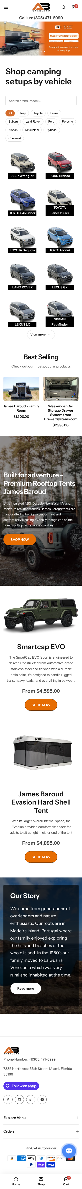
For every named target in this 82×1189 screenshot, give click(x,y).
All (10, 113)
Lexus (54, 113)
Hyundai (51, 130)
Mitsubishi (32, 130)
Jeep (23, 113)
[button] (44, 51)
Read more (25, 988)
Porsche (67, 121)
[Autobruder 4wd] (41, 7)
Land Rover (33, 121)
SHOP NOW (19, 539)
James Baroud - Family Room (21, 408)
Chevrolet (14, 138)
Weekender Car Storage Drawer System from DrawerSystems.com (60, 412)
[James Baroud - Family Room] (21, 389)
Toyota (38, 113)
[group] (41, 39)
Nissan (13, 130)
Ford (51, 121)
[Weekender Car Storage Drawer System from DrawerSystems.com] (61, 389)
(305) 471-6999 (48, 17)
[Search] (64, 7)
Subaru (13, 121)
